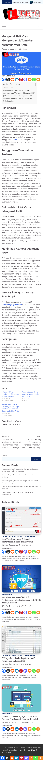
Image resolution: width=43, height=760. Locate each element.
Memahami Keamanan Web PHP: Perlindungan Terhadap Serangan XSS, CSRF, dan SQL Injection (21, 600)
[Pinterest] (21, 79)
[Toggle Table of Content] (32, 85)
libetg (25, 49)
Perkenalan (8, 88)
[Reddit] (12, 79)
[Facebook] (4, 79)
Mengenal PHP (14, 424)
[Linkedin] (17, 79)
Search (4, 456)
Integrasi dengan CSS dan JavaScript (18, 98)
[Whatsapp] (34, 79)
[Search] (38, 26)
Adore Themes (8, 753)
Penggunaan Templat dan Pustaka (17, 90)
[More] (38, 79)
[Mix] (30, 79)
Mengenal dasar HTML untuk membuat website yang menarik (30, 394)
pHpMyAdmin (15, 421)
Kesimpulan (9, 101)
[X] (8, 79)
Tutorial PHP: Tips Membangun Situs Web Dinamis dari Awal (10, 394)
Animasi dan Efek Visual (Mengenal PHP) (19, 93)
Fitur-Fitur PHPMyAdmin (12, 536)
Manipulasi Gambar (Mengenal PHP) (18, 96)
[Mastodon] (25, 79)
